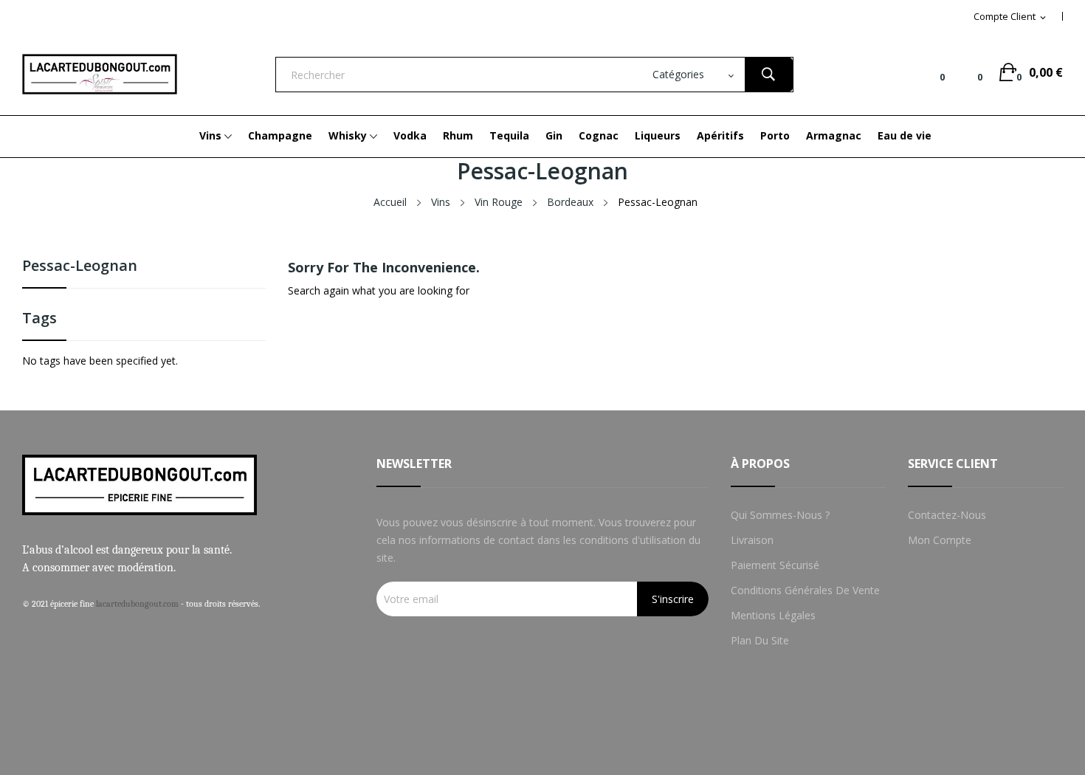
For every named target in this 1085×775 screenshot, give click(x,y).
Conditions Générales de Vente (805, 590)
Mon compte (939, 540)
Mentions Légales (773, 615)
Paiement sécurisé (775, 565)
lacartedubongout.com (137, 604)
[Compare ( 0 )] (930, 72)
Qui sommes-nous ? (780, 515)
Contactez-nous (947, 515)
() (968, 72)
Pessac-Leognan (79, 266)
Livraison (752, 540)
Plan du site (760, 640)
